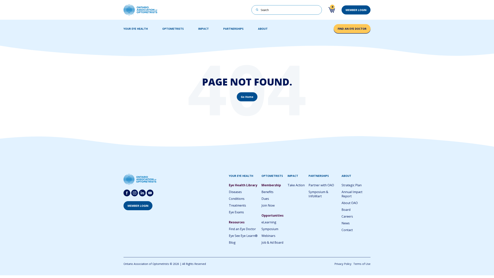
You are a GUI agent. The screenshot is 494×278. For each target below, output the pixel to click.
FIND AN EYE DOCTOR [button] (352, 29)
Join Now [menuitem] (268, 205)
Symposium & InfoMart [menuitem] (318, 194)
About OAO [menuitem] (350, 203)
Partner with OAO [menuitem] (321, 185)
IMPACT (203, 29)
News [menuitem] (346, 223)
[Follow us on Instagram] (134, 193)
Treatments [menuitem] (237, 205)
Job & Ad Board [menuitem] (272, 242)
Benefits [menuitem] (267, 192)
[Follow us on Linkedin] (142, 193)
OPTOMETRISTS (173, 29)
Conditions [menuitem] (236, 199)
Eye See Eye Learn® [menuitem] (243, 236)
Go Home (247, 97)
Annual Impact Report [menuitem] (352, 194)
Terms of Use (361, 264)
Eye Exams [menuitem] (236, 212)
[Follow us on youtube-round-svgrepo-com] (150, 193)
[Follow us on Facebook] (127, 193)
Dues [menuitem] (265, 199)
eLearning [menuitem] (268, 222)
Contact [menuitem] (347, 230)
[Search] (257, 9)
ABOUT (263, 29)
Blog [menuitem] (232, 242)
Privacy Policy (342, 264)
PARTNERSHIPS (233, 29)
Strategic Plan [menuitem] (352, 185)
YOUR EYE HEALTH (136, 29)
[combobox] (287, 9)
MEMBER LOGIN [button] (356, 10)
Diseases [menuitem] (235, 192)
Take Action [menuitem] (296, 185)
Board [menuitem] (346, 210)
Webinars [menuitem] (268, 236)
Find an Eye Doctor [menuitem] (242, 229)
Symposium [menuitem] (269, 229)
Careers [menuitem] (347, 216)
